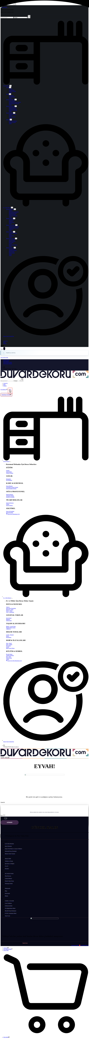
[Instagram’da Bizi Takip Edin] (4, 367)
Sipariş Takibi (6, 359)
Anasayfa (5, 383)
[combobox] (7, 381)
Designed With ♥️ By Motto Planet (79, 945)
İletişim (5, 385)
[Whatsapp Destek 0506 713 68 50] (4, 745)
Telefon (2, 818)
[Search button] (22, 380)
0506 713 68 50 (14, 746)
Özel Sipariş (6, 361)
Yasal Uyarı (25, 943)
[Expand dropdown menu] (12, 598)
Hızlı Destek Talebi (7, 362)
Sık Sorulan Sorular (7, 363)
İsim (2, 815)
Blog (4, 384)
